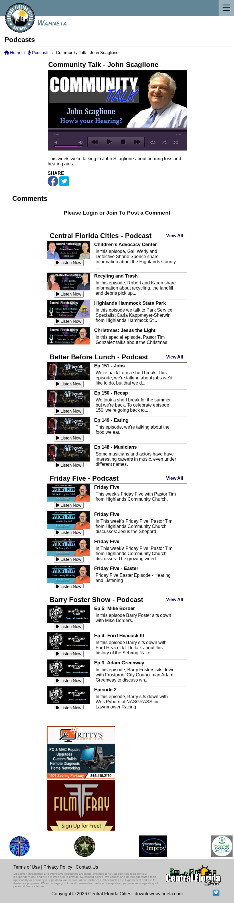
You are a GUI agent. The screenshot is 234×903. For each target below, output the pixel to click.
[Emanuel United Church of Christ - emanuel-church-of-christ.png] (14, 846)
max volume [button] (80, 142)
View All (174, 235)
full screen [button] (175, 142)
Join (112, 213)
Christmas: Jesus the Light (125, 330)
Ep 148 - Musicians (115, 447)
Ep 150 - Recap (111, 393)
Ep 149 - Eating (111, 420)
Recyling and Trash (116, 276)
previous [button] (95, 142)
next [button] (137, 142)
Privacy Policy (57, 867)
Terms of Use (26, 867)
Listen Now (70, 262)
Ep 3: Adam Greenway (119, 663)
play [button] (109, 142)
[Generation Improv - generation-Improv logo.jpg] (148, 846)
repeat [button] (152, 142)
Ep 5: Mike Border (114, 608)
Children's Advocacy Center (125, 244)
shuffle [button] (164, 142)
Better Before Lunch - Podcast (99, 357)
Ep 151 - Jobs (109, 366)
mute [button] (57, 142)
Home (15, 52)
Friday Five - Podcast (84, 478)
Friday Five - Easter (116, 568)
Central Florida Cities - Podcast (101, 235)
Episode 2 (105, 689)
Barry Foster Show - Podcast (96, 599)
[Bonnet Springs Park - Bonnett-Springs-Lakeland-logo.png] (216, 846)
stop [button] (123, 142)
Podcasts (40, 52)
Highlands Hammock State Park (130, 303)
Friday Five (106, 487)
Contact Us (87, 867)
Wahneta (52, 23)
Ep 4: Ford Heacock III (119, 635)
